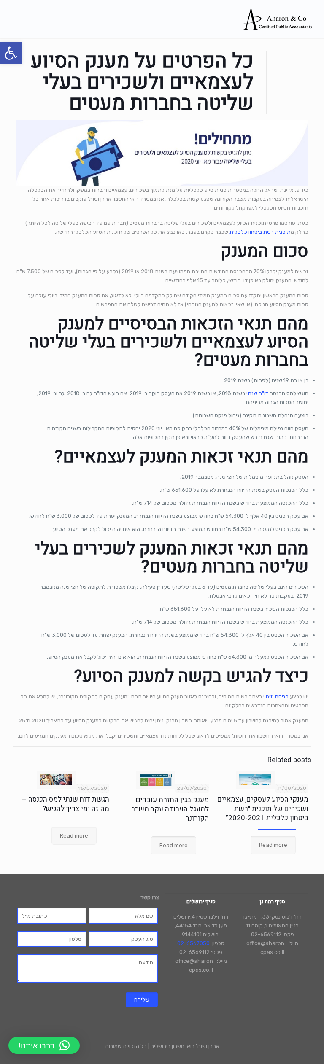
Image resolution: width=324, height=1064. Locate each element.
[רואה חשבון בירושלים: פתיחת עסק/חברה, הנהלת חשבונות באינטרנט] (277, 19)
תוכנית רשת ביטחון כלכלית (260, 232)
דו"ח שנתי (257, 393)
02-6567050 (193, 943)
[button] (11, 53)
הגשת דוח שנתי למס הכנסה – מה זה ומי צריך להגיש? (65, 804)
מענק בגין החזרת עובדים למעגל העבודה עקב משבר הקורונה (170, 809)
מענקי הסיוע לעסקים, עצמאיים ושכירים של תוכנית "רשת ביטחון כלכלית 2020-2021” (262, 808)
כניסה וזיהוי (276, 696)
